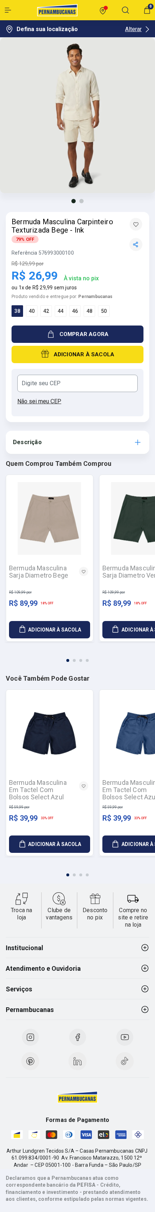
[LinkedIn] (77, 1061)
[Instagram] (30, 1037)
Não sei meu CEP (39, 401)
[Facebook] (77, 1037)
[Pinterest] (30, 1061)
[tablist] (77, 656)
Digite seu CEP (41, 383)
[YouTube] (124, 1037)
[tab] (67, 660)
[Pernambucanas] (57, 10)
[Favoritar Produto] (135, 224)
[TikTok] (125, 1061)
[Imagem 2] (81, 201)
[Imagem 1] (73, 201)
